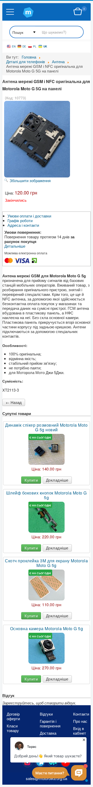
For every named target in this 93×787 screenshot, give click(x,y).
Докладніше (57, 480)
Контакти (81, 714)
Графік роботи (20, 220)
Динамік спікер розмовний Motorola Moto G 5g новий (46, 427)
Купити (31, 480)
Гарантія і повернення (48, 723)
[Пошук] (46, 32)
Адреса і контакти (23, 225)
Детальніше (14, 246)
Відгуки (46, 714)
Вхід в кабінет (79, 730)
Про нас (80, 721)
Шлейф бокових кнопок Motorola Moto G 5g (46, 495)
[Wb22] (77, 11)
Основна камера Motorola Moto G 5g (46, 628)
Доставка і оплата (48, 735)
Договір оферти (13, 716)
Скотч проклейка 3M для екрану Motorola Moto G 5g (46, 563)
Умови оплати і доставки (29, 216)
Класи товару (13, 728)
